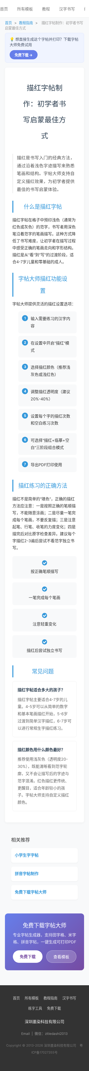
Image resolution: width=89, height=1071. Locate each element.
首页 (8, 23)
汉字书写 (67, 8)
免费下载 (28, 956)
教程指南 (26, 23)
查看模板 (61, 956)
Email (25, 1034)
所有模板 (25, 8)
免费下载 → (24, 55)
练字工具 (35, 1008)
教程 (46, 8)
